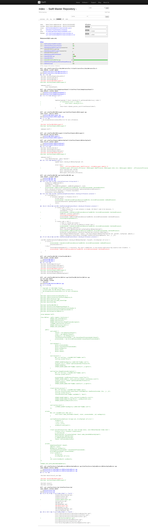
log (51, 19)
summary (42, 19)
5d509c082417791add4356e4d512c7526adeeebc (56, 29)
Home (78, 2)
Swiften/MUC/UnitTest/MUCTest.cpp (52, 60)
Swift (43, 1)
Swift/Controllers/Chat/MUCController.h (52, 44)
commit (59, 19)
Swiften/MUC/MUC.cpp (49, 56)
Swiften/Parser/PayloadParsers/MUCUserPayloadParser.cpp (57, 61)
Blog (99, 2)
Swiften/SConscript (48, 63)
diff (63, 19)
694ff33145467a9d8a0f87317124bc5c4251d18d (56, 28)
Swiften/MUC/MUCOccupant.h (51, 136)
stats (67, 19)
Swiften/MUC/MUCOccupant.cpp (52, 115)
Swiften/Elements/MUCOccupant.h (52, 51)
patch (70, 28)
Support (93, 2)
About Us (106, 2)
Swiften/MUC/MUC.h (48, 58)
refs (47, 19)
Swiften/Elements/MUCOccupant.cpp (52, 47)
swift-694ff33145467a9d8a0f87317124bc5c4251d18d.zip (59, 33)
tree (54, 19)
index (42, 8)
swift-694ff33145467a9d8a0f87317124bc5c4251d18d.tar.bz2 (60, 34)
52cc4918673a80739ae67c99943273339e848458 (56, 31)
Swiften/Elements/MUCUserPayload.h (52, 54)
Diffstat (41, 42)
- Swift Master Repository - (62, 8)
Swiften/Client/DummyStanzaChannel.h (53, 45)
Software (85, 2)
